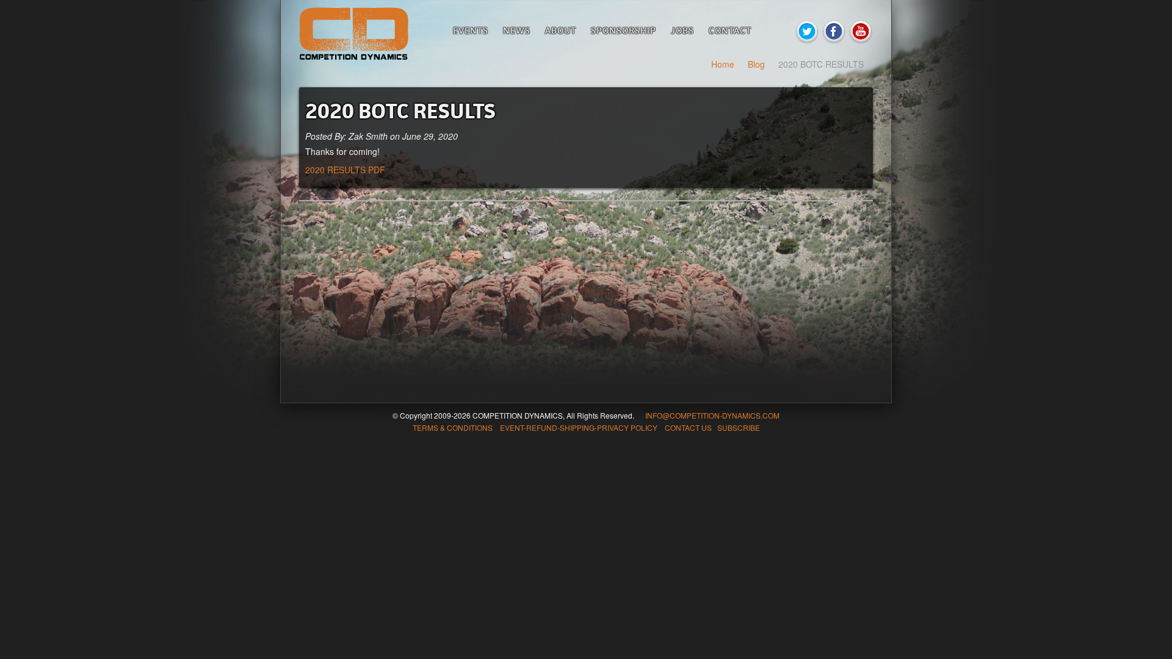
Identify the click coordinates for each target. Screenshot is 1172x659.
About (560, 30)
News (516, 30)
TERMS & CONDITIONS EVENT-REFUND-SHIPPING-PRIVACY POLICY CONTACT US (562, 427)
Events (470, 30)
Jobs (682, 30)
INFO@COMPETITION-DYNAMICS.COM (712, 415)
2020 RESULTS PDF (345, 170)
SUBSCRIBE (738, 427)
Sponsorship (623, 30)
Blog (756, 64)
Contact (730, 30)
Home (722, 64)
